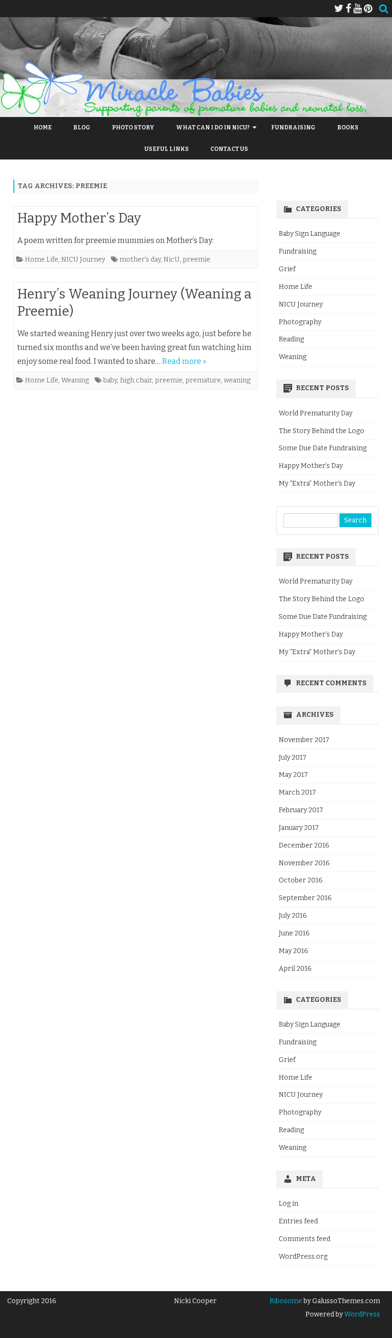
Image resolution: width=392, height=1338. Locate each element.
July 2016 (293, 916)
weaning (237, 380)
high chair (136, 380)
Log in (288, 1204)
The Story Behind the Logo (321, 431)
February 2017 (301, 810)
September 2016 (305, 898)
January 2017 (299, 828)
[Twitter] (339, 8)
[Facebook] (348, 8)
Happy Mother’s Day (79, 218)
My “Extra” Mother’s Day (317, 483)
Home (42, 127)
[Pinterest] (368, 8)
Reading (291, 339)
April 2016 (295, 969)
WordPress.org (303, 1257)
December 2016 (304, 845)
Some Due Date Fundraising (323, 448)
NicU (171, 259)
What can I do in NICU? (213, 127)
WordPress (361, 1314)
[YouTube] (357, 8)
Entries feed (298, 1221)
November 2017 (304, 740)
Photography (300, 322)
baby (110, 380)
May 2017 (293, 775)
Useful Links (166, 149)
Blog (81, 127)
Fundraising (293, 127)
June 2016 (294, 933)
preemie (196, 259)
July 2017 (292, 758)
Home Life (41, 259)
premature (203, 380)
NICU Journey (83, 259)
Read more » (184, 361)
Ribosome (286, 1301)
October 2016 (301, 880)
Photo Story (133, 127)
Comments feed (304, 1239)
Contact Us (229, 149)
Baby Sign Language (309, 234)
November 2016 (304, 863)
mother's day (140, 259)
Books (348, 127)
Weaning (75, 380)
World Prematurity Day (315, 413)
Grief (287, 269)
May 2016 (293, 951)
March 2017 (297, 792)
